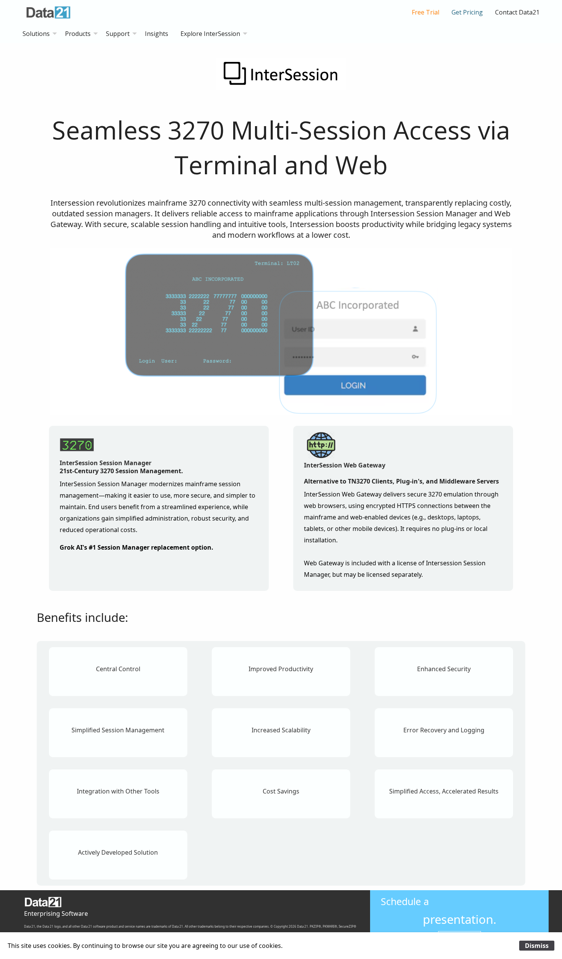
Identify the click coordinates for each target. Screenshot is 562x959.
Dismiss (537, 945)
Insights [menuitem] (156, 33)
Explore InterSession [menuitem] (210, 33)
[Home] (50, 11)
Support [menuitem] (118, 33)
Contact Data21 (517, 12)
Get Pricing (467, 12)
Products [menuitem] (78, 33)
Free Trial (425, 12)
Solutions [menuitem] (36, 33)
